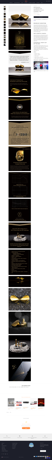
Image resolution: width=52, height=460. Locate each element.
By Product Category (32, 2)
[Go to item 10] (5, 30)
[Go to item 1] (5, 6)
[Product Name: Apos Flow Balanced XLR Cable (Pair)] (33, 404)
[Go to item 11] (5, 33)
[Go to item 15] (5, 42)
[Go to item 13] (5, 37)
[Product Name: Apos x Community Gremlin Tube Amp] (41, 404)
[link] (31, 445)
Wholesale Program (14, 443)
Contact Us (13, 448)
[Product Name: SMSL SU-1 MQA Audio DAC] (26, 404)
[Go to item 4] (5, 14)
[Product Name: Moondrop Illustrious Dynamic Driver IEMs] (11, 404)
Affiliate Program (14, 444)
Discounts (38, 2)
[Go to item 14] (5, 40)
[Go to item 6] (5, 19)
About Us (3, 443)
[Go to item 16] (5, 45)
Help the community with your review (26, 428)
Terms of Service (4, 449)
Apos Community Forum (26, 385)
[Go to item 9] (5, 27)
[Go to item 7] (5, 22)
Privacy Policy (3, 448)
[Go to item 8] (5, 25)
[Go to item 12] (5, 35)
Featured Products (17, 2)
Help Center (3, 447)
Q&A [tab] (10, 412)
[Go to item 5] (5, 17)
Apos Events (14, 447)
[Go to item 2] (5, 9)
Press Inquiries (14, 445)
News (42, 2)
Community (11, 2)
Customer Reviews (4, 445)
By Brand (26, 2)
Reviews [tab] (8, 412)
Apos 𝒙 (22, 2)
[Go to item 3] (5, 11)
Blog (2, 444)
